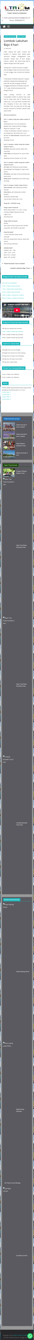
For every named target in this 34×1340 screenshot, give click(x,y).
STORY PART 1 (6, 392)
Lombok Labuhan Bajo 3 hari (20, 268)
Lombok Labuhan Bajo (10, 36)
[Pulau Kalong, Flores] (9, 972)
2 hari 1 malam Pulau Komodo (11, 286)
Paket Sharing (21, 36)
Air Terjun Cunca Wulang (12, 1183)
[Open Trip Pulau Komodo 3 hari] (9, 547)
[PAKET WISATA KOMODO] (4, 26)
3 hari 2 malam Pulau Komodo (11, 292)
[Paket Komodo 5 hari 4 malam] (9, 426)
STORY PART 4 (6, 399)
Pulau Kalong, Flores (22, 971)
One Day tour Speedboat (9, 283)
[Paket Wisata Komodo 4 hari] (9, 445)
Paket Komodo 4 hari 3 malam (21, 435)
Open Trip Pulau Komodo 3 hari (21, 546)
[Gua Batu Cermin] (9, 1256)
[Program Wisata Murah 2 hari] (9, 473)
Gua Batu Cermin (21, 1255)
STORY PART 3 (6, 397)
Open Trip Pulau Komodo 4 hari (21, 685)
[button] (30, 1336)
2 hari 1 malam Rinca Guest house (12, 289)
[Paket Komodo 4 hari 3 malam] (9, 436)
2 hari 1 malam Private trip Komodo (12, 331)
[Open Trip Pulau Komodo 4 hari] (9, 685)
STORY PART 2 (6, 394)
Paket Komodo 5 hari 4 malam (14, 264)
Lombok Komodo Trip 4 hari (21, 824)
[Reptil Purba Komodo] (9, 1111)
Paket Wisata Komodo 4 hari (21, 445)
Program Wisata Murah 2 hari (21, 472)
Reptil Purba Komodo (20, 1110)
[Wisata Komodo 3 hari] (9, 454)
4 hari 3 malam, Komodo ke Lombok (13, 295)
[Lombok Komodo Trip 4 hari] (9, 824)
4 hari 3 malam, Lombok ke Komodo (13, 298)
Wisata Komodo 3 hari (22, 454)
